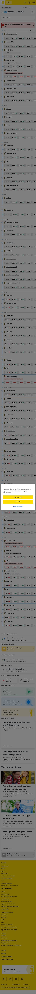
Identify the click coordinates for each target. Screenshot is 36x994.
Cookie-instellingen (18, 506)
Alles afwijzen (18, 501)
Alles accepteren (18, 497)
